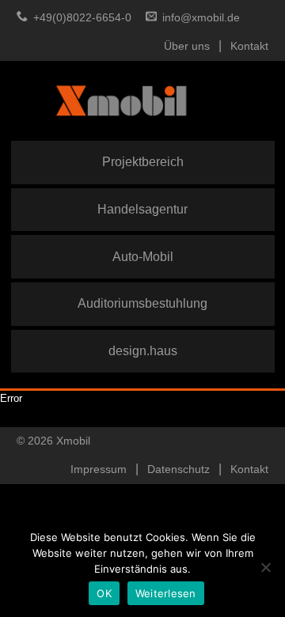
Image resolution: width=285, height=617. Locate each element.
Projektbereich (143, 161)
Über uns (187, 46)
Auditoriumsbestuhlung (142, 303)
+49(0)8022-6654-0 (82, 18)
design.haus (142, 350)
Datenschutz (178, 469)
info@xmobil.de (201, 18)
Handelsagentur (142, 209)
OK (104, 593)
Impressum (98, 469)
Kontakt (249, 46)
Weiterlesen (165, 593)
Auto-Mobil (142, 256)
